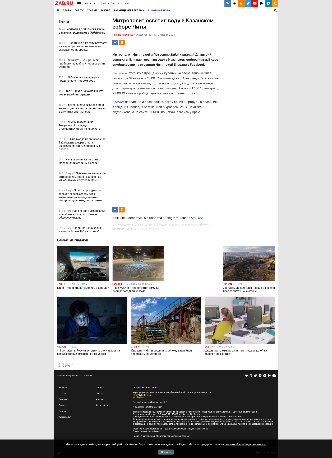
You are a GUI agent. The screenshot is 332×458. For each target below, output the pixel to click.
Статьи (92, 10)
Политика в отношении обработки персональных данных (161, 436)
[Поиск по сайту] (225, 10)
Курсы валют (65, 417)
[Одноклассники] (251, 375)
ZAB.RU (99, 387)
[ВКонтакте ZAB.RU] (227, 3)
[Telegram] (264, 375)
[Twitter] (255, 375)
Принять (166, 452)
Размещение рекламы (68, 375)
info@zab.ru (138, 397)
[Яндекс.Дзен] (260, 375)
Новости (63, 387)
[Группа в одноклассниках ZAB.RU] (241, 3)
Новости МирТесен (65, 364)
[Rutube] (269, 375)
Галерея (63, 399)
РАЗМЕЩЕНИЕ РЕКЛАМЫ (129, 10)
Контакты (87, 375)
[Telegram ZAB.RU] (268, 3)
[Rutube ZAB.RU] (261, 3)
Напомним (119, 73)
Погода (62, 411)
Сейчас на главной (72, 240)
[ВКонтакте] (246, 375)
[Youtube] (274, 375)
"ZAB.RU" (197, 218)
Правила (118, 102)
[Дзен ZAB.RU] (234, 3)
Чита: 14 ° (90, 3)
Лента (67, 10)
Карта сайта (102, 405)
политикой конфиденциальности (245, 444)
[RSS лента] (275, 3)
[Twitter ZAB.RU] (248, 3)
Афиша (105, 10)
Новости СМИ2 (63, 366)
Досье (62, 405)
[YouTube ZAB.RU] (254, 3)
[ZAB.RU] (64, 4)
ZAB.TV (79, 10)
